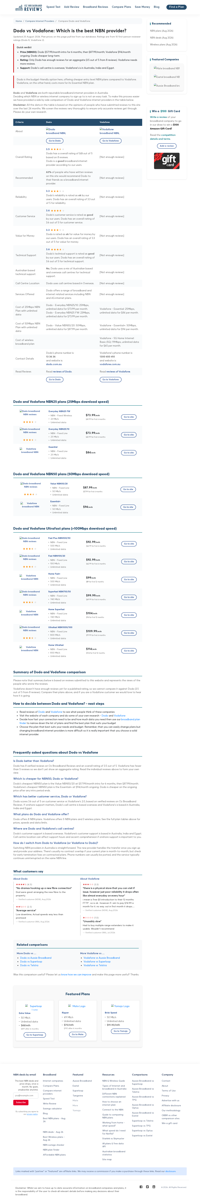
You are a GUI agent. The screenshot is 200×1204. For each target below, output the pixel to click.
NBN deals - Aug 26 (53, 1132)
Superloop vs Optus (142, 1130)
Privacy (165, 1095)
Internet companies (53, 1080)
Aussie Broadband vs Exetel (143, 1114)
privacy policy (32, 1114)
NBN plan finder (51, 1149)
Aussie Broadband (82, 1080)
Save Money (142, 7)
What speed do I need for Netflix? (113, 1132)
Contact (166, 1080)
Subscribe (21, 1103)
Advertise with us (170, 1100)
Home (19, 21)
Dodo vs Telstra (29, 965)
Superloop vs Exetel (142, 1135)
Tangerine (78, 1095)
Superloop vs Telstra (142, 1120)
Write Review (49, 1103)
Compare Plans (121, 7)
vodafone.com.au (110, 364)
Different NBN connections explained (113, 1095)
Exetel (76, 1085)
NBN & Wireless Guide (113, 1080)
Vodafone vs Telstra (95, 965)
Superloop (78, 1090)
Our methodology (171, 1110)
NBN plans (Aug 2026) (161, 30)
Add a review (167, 146)
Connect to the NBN (112, 1109)
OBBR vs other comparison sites (171, 1117)
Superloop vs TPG (141, 1125)
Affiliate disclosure (171, 1105)
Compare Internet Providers (39, 21)
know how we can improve (76, 974)
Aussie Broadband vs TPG (143, 1098)
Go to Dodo (55, 141)
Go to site (129, 417)
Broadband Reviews (95, 7)
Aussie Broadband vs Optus (143, 1106)
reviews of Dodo (62, 371)
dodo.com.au (54, 364)
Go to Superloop (34, 1035)
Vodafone (56, 711)
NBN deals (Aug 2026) (161, 37)
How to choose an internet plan (111, 1103)
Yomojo (77, 1110)
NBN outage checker (53, 1144)
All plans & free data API (113, 1145)
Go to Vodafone (110, 141)
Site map (107, 1159)
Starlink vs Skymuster (113, 1138)
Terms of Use (169, 1090)
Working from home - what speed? (113, 1124)
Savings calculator (52, 1108)
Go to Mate (77, 1034)
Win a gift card (169, 1123)
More (75, 1105)
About (165, 1085)
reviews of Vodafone (118, 371)
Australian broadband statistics (113, 1153)
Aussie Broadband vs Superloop (143, 1082)
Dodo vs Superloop (31, 961)
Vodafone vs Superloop (97, 961)
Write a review (158, 117)
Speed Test (53, 7)
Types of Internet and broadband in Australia (114, 1087)
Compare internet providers (52, 1092)
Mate (75, 1100)
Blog (156, 7)
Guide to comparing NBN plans (112, 1116)
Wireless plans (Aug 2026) (163, 44)
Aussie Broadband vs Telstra (143, 1090)
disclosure (170, 1171)
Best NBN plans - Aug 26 (54, 1120)
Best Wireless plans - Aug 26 (54, 1138)
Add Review (71, 7)
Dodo (41, 711)
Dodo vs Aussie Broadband (35, 957)
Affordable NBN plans (54, 1154)
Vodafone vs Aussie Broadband (102, 957)
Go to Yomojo (121, 1031)
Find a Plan (176, 7)
